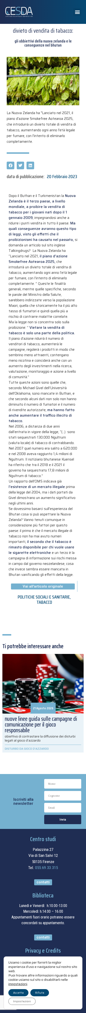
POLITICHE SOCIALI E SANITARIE (44, 597)
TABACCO (44, 602)
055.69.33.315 (46, 867)
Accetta (18, 992)
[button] (77, 12)
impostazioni (17, 984)
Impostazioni (22, 1001)
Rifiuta (39, 992)
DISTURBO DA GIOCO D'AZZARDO (27, 748)
